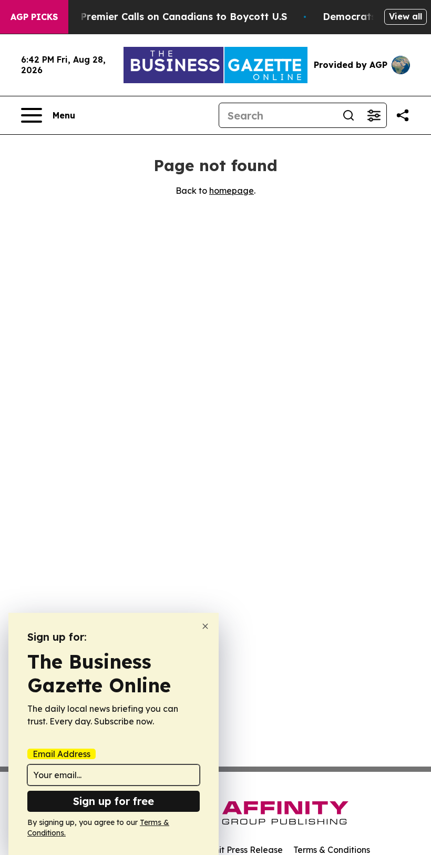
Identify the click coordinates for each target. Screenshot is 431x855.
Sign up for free (113, 801)
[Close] (205, 626)
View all (405, 16)
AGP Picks (34, 17)
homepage (231, 190)
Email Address (61, 754)
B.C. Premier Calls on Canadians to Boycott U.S (173, 17)
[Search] (348, 115)
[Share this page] (402, 115)
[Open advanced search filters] (373, 115)
